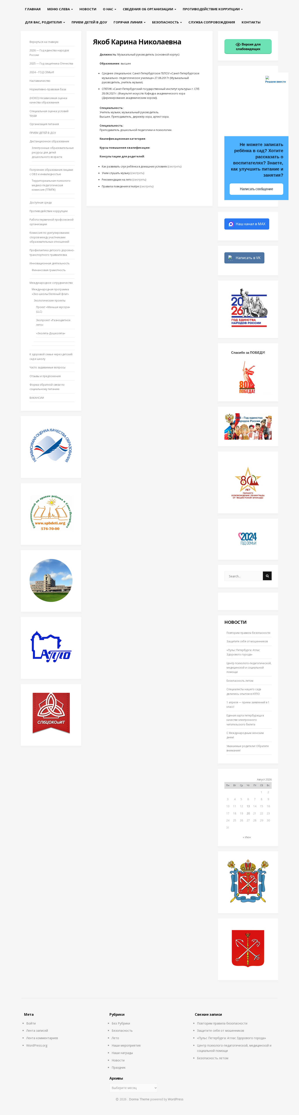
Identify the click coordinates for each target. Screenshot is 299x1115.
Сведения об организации (148, 9)
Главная (33, 9)
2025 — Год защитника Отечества (51, 63)
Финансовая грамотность (49, 270)
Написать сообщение (256, 189)
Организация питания (44, 124)
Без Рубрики (121, 1023)
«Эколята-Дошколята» (50, 333)
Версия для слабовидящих (248, 46)
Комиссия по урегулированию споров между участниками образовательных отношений (49, 237)
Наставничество (40, 81)
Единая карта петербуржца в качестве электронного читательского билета (245, 720)
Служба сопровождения (211, 22)
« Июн (247, 837)
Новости (87, 9)
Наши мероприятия (126, 1045)
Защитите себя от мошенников (247, 641)
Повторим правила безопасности (248, 633)
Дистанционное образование (49, 141)
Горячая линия (128, 22)
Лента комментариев (42, 1038)
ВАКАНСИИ (37, 398)
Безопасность (166, 22)
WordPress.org (36, 1045)
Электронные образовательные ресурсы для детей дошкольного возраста (53, 152)
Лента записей (37, 1030)
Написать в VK (248, 257)
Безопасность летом (240, 681)
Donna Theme (139, 1099)
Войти (31, 1023)
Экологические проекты (49, 300)
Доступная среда (41, 202)
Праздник (119, 1067)
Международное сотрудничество (51, 283)
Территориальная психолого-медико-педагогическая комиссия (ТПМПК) (51, 185)
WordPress (175, 1099)
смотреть (175, 166)
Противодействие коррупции (212, 9)
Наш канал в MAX (250, 223)
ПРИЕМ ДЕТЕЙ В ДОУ (89, 22)
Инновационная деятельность (50, 263)
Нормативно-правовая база (48, 89)
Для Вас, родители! (44, 22)
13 (248, 806)
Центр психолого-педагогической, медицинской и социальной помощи (249, 667)
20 (248, 813)
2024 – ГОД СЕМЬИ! (42, 72)
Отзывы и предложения (45, 376)
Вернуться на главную (44, 42)
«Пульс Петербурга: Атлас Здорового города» (231, 1038)
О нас (108, 9)
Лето (115, 1038)
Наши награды (122, 1053)
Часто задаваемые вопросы (47, 367)
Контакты (251, 22)
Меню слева (59, 9)
